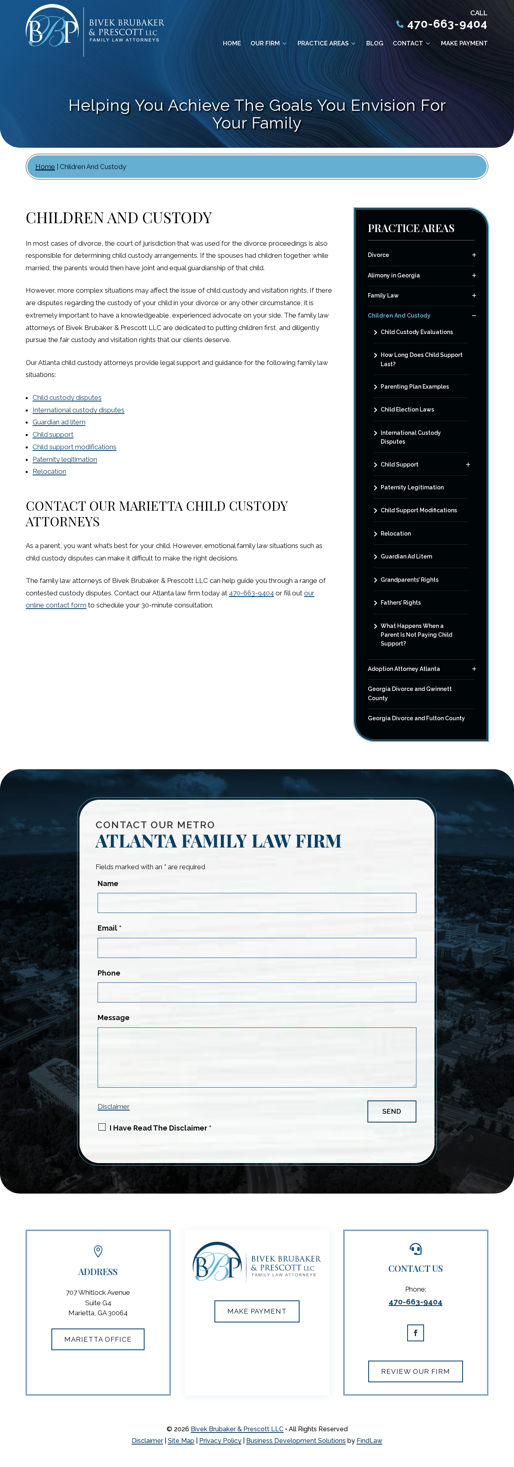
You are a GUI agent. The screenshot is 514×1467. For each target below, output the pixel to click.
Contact (408, 44)
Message (114, 1017)
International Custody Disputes (411, 437)
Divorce (378, 255)
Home (232, 44)
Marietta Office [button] (98, 1339)
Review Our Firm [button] (415, 1371)
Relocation (49, 471)
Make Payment (464, 44)
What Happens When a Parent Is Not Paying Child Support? (416, 635)
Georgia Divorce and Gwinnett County (410, 693)
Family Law (383, 295)
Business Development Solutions (296, 1441)
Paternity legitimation (65, 459)
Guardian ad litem (59, 422)
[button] (502, 1455)
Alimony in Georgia (394, 275)
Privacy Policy (220, 1441)
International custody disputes (78, 410)
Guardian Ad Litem (406, 556)
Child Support (399, 464)
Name (108, 883)
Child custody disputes (67, 397)
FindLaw (369, 1441)
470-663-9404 (447, 24)
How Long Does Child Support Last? (422, 359)
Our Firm (265, 44)
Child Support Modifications (419, 510)
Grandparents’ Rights (410, 580)
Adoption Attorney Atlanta (404, 669)
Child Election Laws (407, 409)
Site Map (181, 1441)
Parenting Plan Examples (415, 386)
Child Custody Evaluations (417, 332)
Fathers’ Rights (401, 602)
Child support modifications (74, 447)
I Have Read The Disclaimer (161, 1128)
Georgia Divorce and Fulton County (416, 718)
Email (110, 928)
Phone (109, 973)
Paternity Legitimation (412, 487)
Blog (374, 44)
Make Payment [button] (257, 1311)
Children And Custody (399, 315)
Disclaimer (114, 1106)
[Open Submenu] (474, 255)
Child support (53, 434)
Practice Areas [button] (323, 44)
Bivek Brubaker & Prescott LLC (237, 1429)
